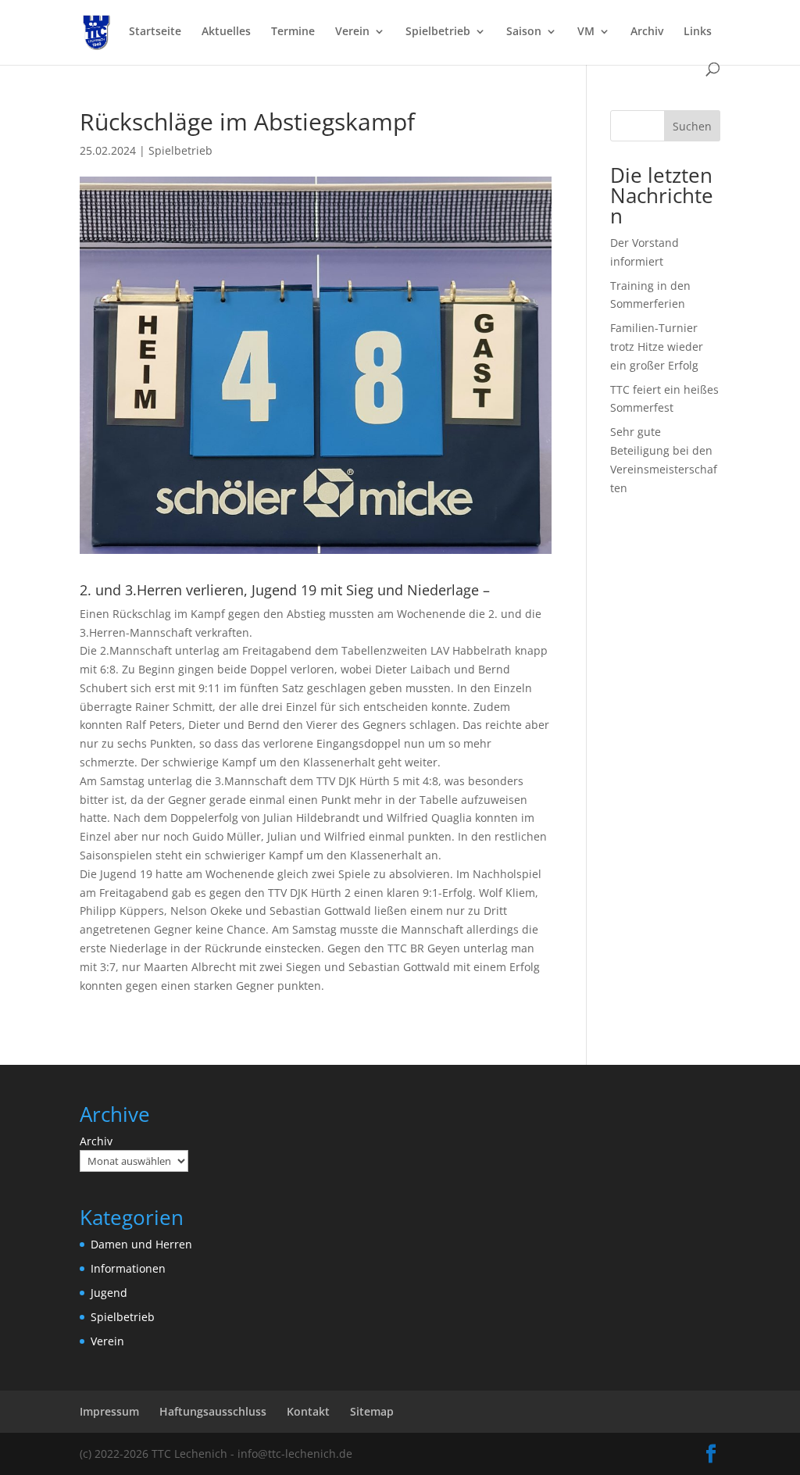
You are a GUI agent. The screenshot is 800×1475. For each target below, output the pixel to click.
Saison (523, 32)
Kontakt (308, 1411)
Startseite (155, 32)
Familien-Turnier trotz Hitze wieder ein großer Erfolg (656, 346)
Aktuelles (226, 32)
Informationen (128, 1268)
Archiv (646, 32)
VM (586, 32)
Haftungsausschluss (212, 1411)
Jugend (109, 1292)
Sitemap (372, 1411)
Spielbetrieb (437, 32)
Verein (352, 32)
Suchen (692, 126)
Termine (293, 32)
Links (698, 32)
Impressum (109, 1411)
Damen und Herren (141, 1244)
